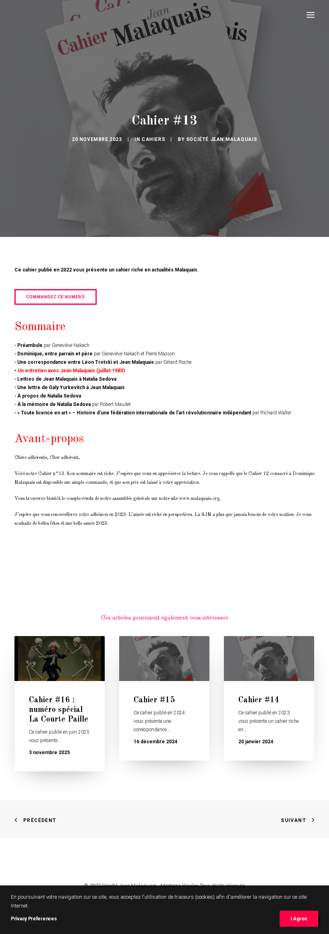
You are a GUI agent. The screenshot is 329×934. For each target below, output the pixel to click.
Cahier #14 (259, 700)
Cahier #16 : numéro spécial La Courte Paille (58, 710)
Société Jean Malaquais (221, 139)
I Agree (298, 919)
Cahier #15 (154, 700)
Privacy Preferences (34, 919)
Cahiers (153, 139)
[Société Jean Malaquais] (34, 15)
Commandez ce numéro (55, 297)
